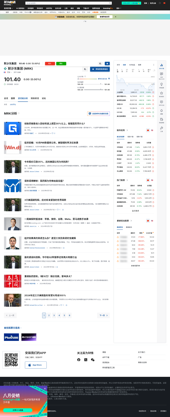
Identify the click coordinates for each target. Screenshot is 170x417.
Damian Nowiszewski (37, 248)
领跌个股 (139, 137)
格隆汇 (31, 133)
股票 (7, 12)
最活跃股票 (120, 137)
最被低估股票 (123, 220)
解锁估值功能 (102, 79)
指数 (124, 65)
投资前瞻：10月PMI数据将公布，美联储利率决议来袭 (51, 142)
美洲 (68, 12)
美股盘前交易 (37, 12)
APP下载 (105, 357)
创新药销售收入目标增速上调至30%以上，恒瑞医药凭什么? (54, 123)
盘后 (46, 12)
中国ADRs (61, 12)
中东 (78, 12)
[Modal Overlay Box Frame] (23, 401)
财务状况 (35, 98)
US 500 (119, 112)
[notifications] (159, 3)
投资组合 (105, 362)
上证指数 (120, 92)
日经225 (120, 104)
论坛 (44, 98)
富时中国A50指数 (123, 96)
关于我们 (141, 352)
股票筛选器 (96, 8)
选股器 (15, 12)
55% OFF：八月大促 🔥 (131, 3)
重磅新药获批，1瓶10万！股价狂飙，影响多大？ (48, 276)
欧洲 (73, 12)
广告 (140, 357)
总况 (6, 98)
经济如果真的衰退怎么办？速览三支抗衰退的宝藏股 (50, 238)
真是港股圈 (33, 191)
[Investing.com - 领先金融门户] (9, 3)
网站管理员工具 (108, 367)
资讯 (5, 104)
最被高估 (129, 227)
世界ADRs (53, 12)
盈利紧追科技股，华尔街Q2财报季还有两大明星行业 (50, 257)
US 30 (119, 108)
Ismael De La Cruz (36, 305)
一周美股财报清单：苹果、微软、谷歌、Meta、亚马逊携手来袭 (56, 219)
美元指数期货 (121, 116)
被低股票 (103, 12)
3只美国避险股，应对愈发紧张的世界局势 (45, 200)
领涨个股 (130, 137)
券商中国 (32, 283)
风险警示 (163, 411)
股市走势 (121, 130)
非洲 (88, 12)
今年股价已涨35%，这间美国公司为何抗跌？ (47, 161)
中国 (20, 12)
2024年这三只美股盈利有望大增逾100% (45, 295)
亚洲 (83, 12)
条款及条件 (142, 411)
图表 (13, 98)
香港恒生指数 (121, 100)
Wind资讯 (32, 150)
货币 (118, 65)
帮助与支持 (142, 362)
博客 (104, 352)
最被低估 (120, 227)
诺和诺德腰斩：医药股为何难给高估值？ (44, 181)
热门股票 (121, 180)
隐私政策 (153, 411)
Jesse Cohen (34, 171)
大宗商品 (132, 65)
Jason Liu (32, 226)
